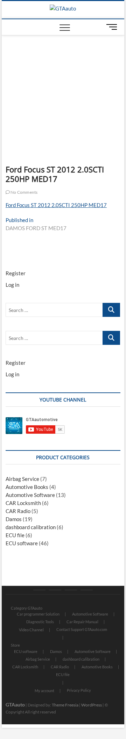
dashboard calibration (31, 527)
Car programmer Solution (38, 614)
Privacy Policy (79, 690)
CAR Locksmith (23, 503)
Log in (12, 285)
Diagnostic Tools (40, 621)
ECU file (15, 535)
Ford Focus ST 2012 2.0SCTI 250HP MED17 (56, 205)
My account (44, 690)
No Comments (23, 192)
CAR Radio (18, 511)
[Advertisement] (63, 88)
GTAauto (15, 705)
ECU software (22, 543)
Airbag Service (22, 479)
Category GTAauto (26, 608)
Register (16, 273)
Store (15, 645)
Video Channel (31, 629)
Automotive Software (30, 495)
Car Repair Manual (82, 621)
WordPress (91, 705)
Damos (14, 519)
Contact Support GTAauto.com (81, 629)
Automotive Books (27, 487)
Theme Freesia (65, 705)
